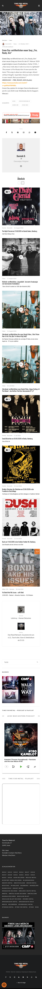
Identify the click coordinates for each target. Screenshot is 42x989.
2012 (4, 872)
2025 (4, 877)
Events (4, 228)
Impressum (25, 972)
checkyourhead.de (25, 101)
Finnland (15, 885)
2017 (27, 872)
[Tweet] (12, 132)
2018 (33, 872)
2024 (33, 874)
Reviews (11, 589)
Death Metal (8, 883)
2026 (10, 877)
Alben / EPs (5, 589)
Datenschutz (32, 972)
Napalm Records (9, 896)
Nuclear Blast (23, 896)
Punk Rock (25, 105)
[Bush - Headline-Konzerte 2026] (21, 517)
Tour (32, 907)
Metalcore (33, 893)
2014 (10, 872)
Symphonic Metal (26, 904)
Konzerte (9, 228)
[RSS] (27, 977)
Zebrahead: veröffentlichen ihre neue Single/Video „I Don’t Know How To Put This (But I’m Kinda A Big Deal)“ (20, 335)
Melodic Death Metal (28, 891)
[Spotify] (23, 977)
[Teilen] (6, 132)
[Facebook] (6, 977)
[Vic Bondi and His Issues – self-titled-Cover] (21, 568)
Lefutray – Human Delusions (21, 617)
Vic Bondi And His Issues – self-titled (13, 592)
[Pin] (18, 132)
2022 (22, 874)
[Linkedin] (19, 977)
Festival (6, 885)
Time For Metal (22, 907)
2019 (4, 874)
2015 (16, 872)
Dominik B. (8, 44)
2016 (22, 872)
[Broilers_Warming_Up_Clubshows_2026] (21, 464)
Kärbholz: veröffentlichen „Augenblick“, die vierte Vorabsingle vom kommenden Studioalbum (20, 283)
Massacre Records (10, 891)
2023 (27, 874)
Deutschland (20, 883)
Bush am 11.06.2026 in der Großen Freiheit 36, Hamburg (18, 542)
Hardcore (35, 885)
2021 (16, 874)
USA (37, 907)
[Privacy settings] (4, 984)
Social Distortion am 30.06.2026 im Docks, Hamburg (17, 439)
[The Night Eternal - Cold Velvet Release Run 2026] (21, 206)
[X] (10, 977)
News (15, 44)
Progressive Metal (10, 901)
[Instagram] (14, 977)
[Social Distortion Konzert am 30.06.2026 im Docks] (21, 414)
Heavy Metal (18, 888)
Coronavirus (29, 880)
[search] (37, 662)
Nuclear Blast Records (12, 899)
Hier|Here (18, 853)
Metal (5, 893)
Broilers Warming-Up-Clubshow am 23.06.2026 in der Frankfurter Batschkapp (18, 490)
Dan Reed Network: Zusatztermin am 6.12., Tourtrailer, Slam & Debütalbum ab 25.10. (21, 636)
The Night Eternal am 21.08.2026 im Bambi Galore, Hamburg (19, 231)
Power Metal (29, 899)
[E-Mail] (23, 132)
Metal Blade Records (18, 893)
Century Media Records (12, 880)
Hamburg (24, 885)
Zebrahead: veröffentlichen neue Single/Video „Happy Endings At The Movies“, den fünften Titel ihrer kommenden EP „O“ (21, 390)
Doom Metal (32, 883)
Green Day (16, 105)
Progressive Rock (27, 901)
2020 (14, 101)
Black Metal (31, 877)
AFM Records (19, 877)
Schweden (13, 904)
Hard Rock (7, 888)
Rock (5, 904)
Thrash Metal (8, 907)
